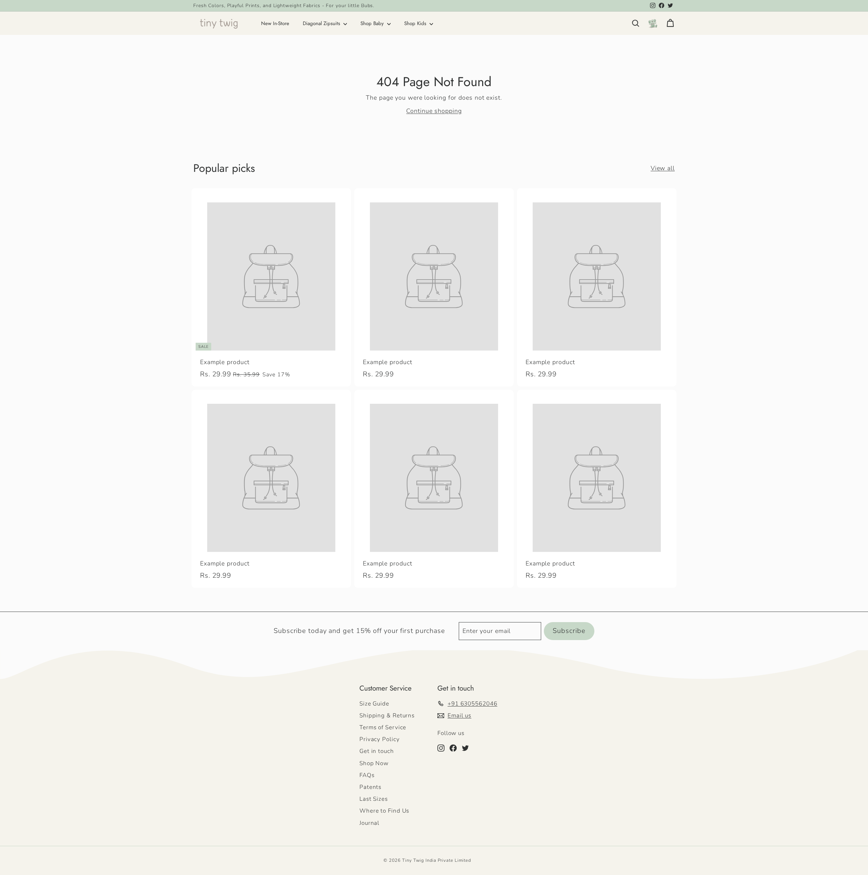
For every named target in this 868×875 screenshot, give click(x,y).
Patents (370, 787)
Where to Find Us (384, 811)
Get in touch (376, 751)
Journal (369, 823)
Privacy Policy (379, 739)
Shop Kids (416, 23)
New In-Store (275, 23)
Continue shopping (433, 111)
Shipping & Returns (387, 715)
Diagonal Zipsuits (322, 23)
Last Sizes (373, 799)
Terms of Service (382, 727)
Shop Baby (373, 23)
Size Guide (374, 704)
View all (663, 168)
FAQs (367, 775)
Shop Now (374, 763)
